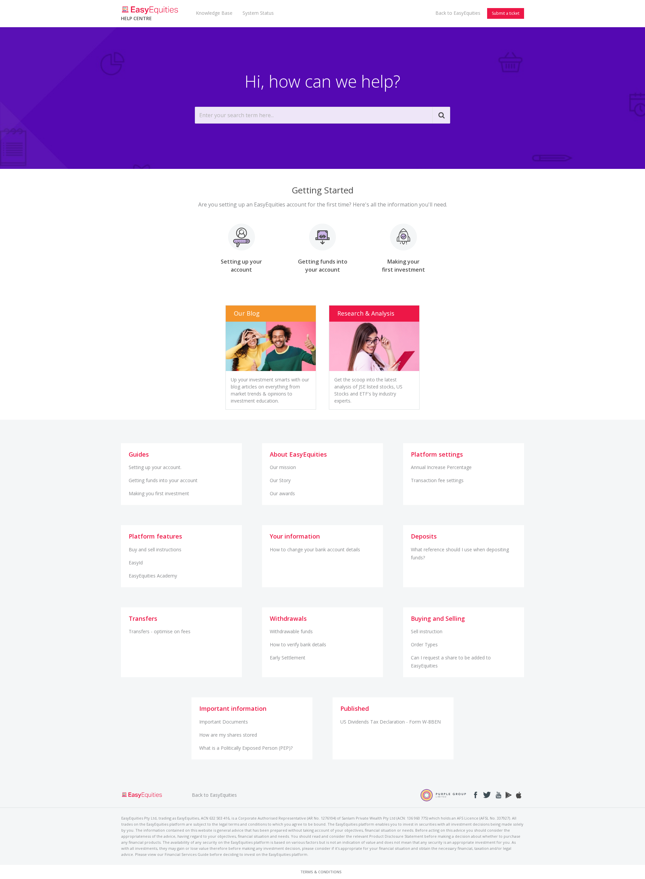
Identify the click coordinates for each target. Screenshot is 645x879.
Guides (139, 454)
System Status (258, 13)
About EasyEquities (298, 454)
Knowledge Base (214, 13)
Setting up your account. (155, 467)
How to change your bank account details (315, 549)
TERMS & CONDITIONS (321, 871)
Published (354, 708)
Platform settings (437, 454)
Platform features (155, 536)
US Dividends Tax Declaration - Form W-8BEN (390, 722)
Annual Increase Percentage (441, 467)
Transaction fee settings (437, 480)
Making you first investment (159, 493)
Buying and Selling (438, 618)
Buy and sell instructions (155, 549)
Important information (232, 708)
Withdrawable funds (291, 631)
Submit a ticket (505, 13)
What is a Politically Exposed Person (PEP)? (246, 748)
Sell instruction (426, 631)
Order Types (424, 644)
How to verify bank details (298, 644)
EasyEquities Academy (153, 575)
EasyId (136, 562)
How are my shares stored (228, 735)
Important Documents (223, 722)
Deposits (424, 536)
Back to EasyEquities (457, 13)
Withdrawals (288, 618)
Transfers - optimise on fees (159, 631)
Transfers (143, 618)
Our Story (280, 480)
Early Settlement (287, 657)
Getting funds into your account (163, 480)
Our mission (283, 467)
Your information (295, 536)
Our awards (282, 493)
